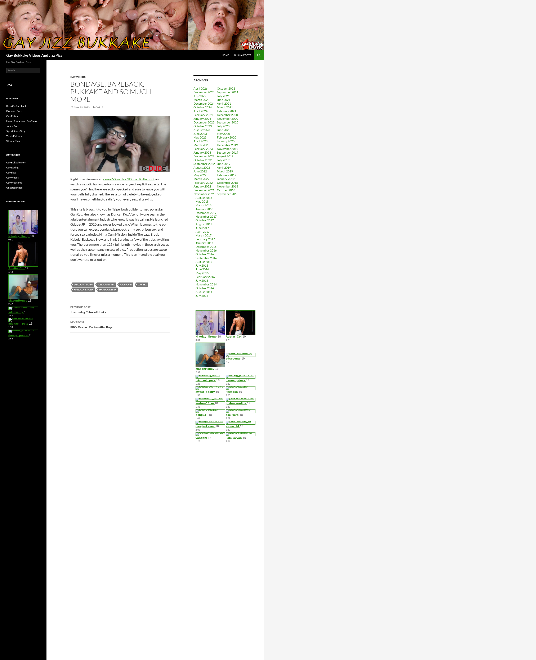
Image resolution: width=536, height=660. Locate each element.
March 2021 (225, 107)
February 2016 (205, 277)
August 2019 (225, 156)
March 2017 (203, 235)
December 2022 (203, 156)
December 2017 (206, 212)
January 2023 (202, 152)
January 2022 (202, 186)
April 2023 (200, 141)
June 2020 (223, 130)
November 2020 (227, 118)
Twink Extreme (14, 136)
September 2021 (227, 92)
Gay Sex (142, 284)
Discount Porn (14, 111)
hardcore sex (107, 289)
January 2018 (204, 209)
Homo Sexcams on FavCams (21, 121)
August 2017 (204, 224)
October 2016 (205, 254)
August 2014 (204, 292)
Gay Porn (126, 284)
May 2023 (199, 137)
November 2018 (227, 186)
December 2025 (203, 92)
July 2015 (202, 280)
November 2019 (227, 148)
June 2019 (223, 164)
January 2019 (225, 179)
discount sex (106, 284)
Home (225, 55)
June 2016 (202, 269)
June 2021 (223, 99)
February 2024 (203, 115)
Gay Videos (78, 76)
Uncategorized (14, 187)
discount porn (83, 284)
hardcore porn (83, 289)
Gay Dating (12, 167)
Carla (99, 107)
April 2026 (200, 88)
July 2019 (223, 160)
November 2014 (206, 284)
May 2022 (199, 175)
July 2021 (223, 96)
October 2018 (226, 190)
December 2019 (227, 145)
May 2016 (202, 273)
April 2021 (224, 103)
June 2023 (200, 133)
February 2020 (226, 137)
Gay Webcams (14, 182)
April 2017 (203, 231)
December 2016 (206, 246)
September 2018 (227, 194)
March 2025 (201, 99)
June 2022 (200, 171)
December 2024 (203, 103)
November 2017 (206, 216)
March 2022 (201, 179)
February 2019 (226, 175)
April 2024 (200, 111)
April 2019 (224, 167)
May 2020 (223, 133)
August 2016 (204, 261)
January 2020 (225, 141)
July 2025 (199, 96)
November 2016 (206, 250)
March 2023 (201, 145)
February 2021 (226, 111)
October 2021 (226, 88)
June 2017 (202, 228)
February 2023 (203, 148)
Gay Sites (11, 172)
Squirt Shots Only (15, 131)
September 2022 (204, 164)
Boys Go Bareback (16, 106)
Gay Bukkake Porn (16, 162)
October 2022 (202, 160)
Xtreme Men (13, 141)
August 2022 (201, 167)
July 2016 (202, 265)
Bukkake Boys (242, 55)
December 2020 (227, 115)
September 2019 (227, 152)
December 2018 (227, 182)
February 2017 (205, 239)
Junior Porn (12, 126)
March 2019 (225, 171)
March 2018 (203, 205)
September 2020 (227, 122)
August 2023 (201, 130)
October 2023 (202, 126)
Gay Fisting (12, 116)
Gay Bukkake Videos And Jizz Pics (34, 55)
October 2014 (205, 288)
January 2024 (202, 118)
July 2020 (223, 126)
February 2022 (203, 182)
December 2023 (203, 122)
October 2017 (205, 220)
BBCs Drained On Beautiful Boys (91, 325)
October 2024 (202, 107)
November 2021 (204, 194)
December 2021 (203, 190)
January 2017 (204, 243)
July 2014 (202, 295)
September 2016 (206, 258)
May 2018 (202, 201)
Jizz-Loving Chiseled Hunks (88, 310)
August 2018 (204, 197)
